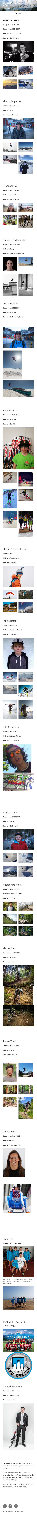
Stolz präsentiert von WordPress (13, 1511)
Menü (19, 13)
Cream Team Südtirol (12, 4)
